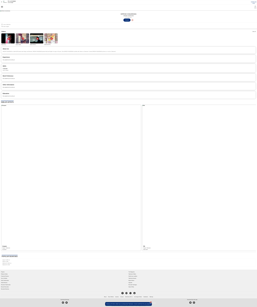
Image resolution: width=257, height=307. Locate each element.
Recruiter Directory (5, 289)
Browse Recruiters (5, 286)
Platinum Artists (4, 274)
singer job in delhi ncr (6, 263)
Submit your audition (132, 276)
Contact (122, 296)
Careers (117, 296)
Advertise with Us (128, 296)
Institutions (145, 296)
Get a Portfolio (4, 278)
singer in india (5, 261)
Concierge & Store (138, 296)
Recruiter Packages (132, 284)
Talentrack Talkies (132, 274)
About (105, 296)
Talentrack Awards (132, 278)
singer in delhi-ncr (6, 259)
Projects (2, 271)
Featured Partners (5, 276)
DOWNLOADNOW (253, 2)
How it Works (111, 296)
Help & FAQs (131, 286)
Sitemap (151, 296)
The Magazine (131, 271)
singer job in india (6, 264)
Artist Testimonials (5, 280)
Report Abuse (131, 280)
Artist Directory (4, 282)
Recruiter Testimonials (5, 284)
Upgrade (130, 282)
